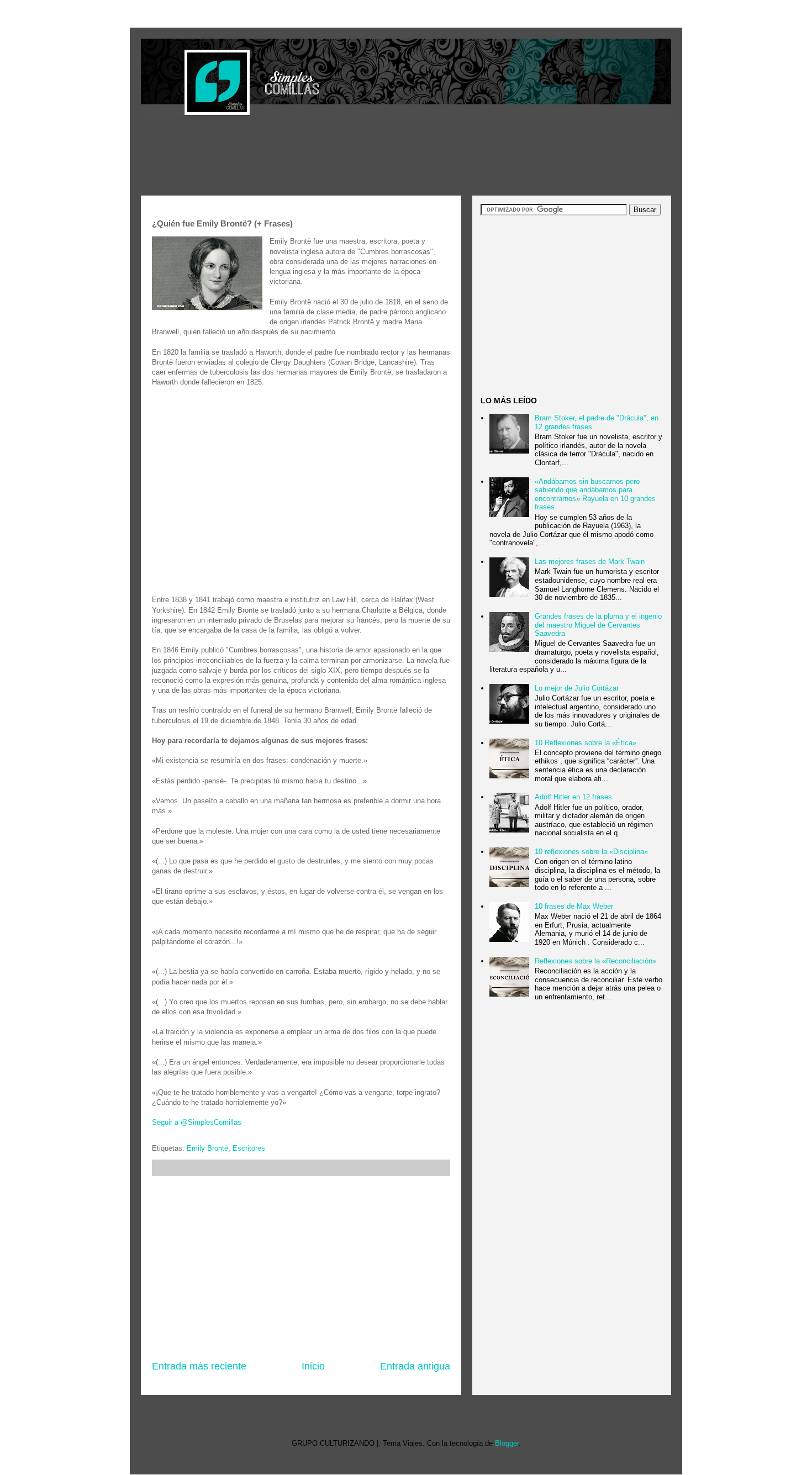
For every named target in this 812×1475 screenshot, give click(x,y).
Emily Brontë (207, 1148)
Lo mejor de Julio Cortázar (577, 688)
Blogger (507, 1443)
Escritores (249, 1148)
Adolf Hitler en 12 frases (573, 797)
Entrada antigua (415, 1366)
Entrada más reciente (199, 1366)
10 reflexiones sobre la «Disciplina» (591, 851)
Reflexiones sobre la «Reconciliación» (595, 961)
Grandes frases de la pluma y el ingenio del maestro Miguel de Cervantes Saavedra (598, 625)
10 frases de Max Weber (574, 906)
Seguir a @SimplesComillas (196, 1122)
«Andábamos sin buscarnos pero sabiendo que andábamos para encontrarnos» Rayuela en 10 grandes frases (595, 494)
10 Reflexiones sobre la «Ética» (585, 743)
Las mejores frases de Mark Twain (590, 561)
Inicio (313, 1366)
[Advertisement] (342, 157)
